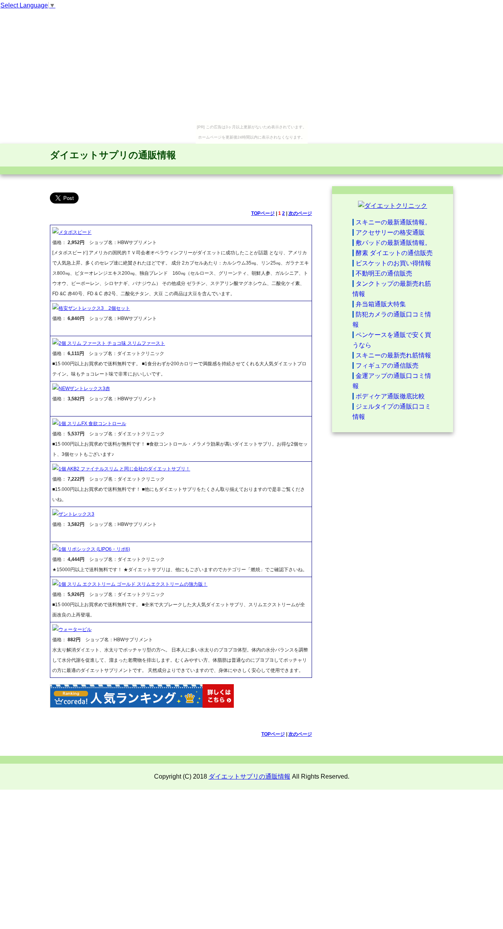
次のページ (300, 213)
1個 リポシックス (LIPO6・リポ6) (94, 549)
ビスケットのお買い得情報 (393, 263)
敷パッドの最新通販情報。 (393, 242)
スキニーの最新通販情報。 (393, 222)
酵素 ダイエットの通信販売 (394, 253)
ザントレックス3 (76, 514)
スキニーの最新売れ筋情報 (393, 355)
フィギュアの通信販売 (387, 365)
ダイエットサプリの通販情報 (113, 155)
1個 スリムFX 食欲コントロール (92, 423)
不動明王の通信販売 (384, 273)
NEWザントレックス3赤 (84, 388)
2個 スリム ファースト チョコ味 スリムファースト (112, 343)
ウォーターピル (75, 629)
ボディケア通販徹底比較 (390, 396)
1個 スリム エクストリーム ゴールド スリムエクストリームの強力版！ (133, 584)
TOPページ (263, 213)
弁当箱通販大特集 (381, 304)
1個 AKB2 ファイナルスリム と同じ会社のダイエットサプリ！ (124, 469)
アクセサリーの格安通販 (390, 232)
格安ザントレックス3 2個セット (94, 308)
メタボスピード (75, 232)
